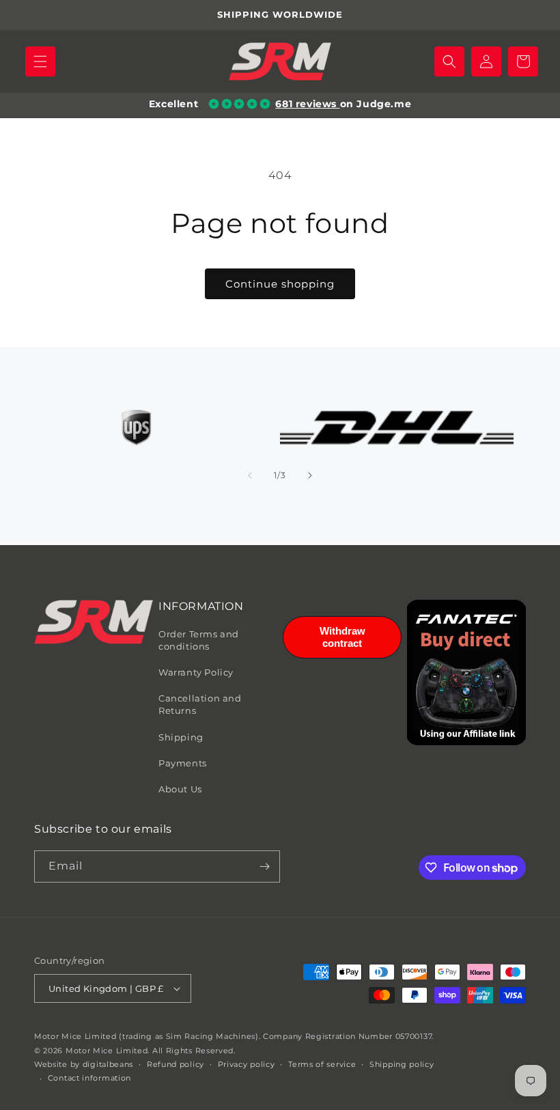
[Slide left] (250, 475)
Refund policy (175, 1064)
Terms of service (322, 1064)
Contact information (89, 1078)
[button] (40, 61)
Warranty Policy (196, 672)
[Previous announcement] (27, 15)
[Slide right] (310, 475)
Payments (182, 763)
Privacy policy (246, 1064)
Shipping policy (401, 1064)
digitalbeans (108, 1064)
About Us (180, 788)
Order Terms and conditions (198, 640)
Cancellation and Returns (200, 704)
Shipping (181, 737)
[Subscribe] (264, 866)
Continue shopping (280, 283)
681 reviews (307, 104)
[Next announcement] (533, 15)
